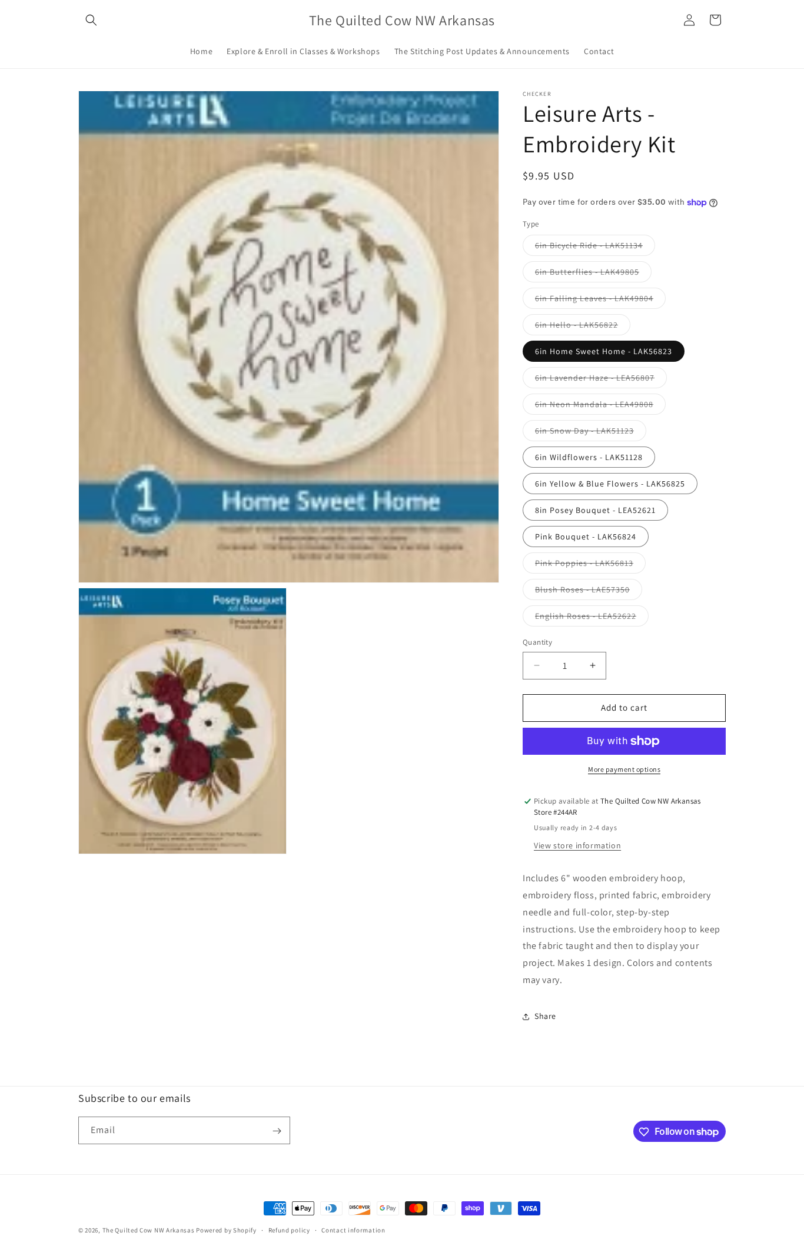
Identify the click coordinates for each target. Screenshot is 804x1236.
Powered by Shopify (226, 1230)
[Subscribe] (277, 1131)
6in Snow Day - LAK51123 (590, 433)
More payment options (624, 769)
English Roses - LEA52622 (592, 618)
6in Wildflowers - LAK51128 (589, 457)
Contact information (353, 1229)
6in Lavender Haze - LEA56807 (601, 380)
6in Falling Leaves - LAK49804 (600, 300)
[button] (91, 20)
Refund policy (289, 1229)
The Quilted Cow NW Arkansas (148, 1230)
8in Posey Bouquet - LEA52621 (595, 510)
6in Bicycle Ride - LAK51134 (595, 247)
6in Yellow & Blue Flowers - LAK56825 (610, 483)
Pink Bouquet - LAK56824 (585, 536)
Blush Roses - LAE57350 (588, 592)
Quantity (537, 642)
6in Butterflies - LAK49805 (593, 274)
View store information (577, 845)
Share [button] (545, 1016)
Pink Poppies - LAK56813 (590, 565)
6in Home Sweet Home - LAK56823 (603, 351)
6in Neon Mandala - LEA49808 (600, 406)
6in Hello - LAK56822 (582, 327)
